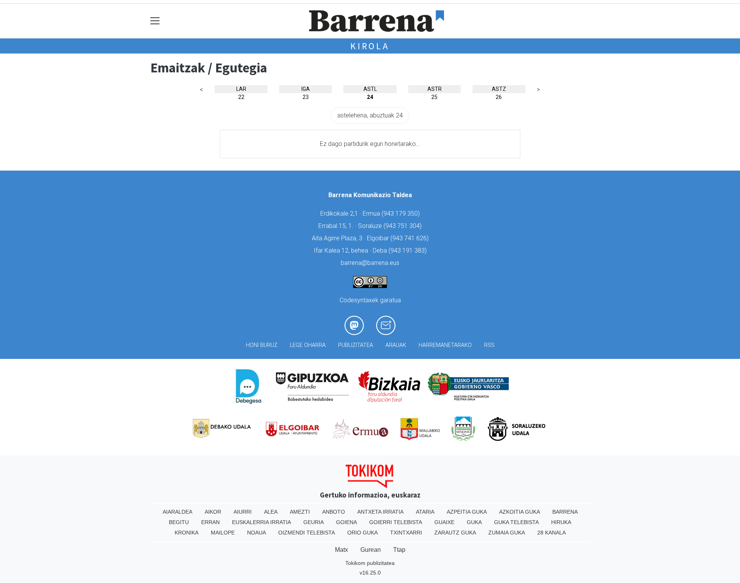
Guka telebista (516, 522)
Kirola (370, 46)
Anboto (333, 512)
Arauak (395, 345)
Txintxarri (406, 532)
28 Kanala (551, 532)
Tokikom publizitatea (370, 563)
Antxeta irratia (380, 512)
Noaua (256, 532)
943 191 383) (408, 250)
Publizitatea (355, 345)
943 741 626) (410, 238)
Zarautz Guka (455, 532)
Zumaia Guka (506, 532)
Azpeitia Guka (467, 512)
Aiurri (243, 512)
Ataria (425, 512)
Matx (341, 549)
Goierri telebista (395, 522)
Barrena (565, 512)
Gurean (370, 549)
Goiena (346, 522)
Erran (210, 522)
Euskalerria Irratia (261, 522)
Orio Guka (362, 532)
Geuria (313, 522)
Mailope (223, 532)
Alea (271, 512)
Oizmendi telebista (306, 532)
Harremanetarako (445, 345)
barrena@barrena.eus (370, 262)
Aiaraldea (177, 512)
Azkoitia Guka (519, 512)
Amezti (300, 512)
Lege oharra (308, 345)
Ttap (399, 549)
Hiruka (561, 522)
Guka (474, 522)
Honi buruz (262, 345)
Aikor (213, 512)
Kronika (186, 532)
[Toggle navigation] (155, 21)
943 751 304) (403, 226)
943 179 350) (401, 213)
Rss (489, 345)
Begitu (179, 522)
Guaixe (444, 522)
